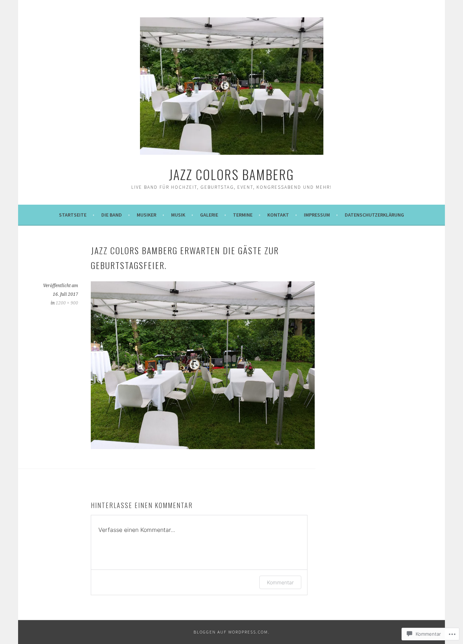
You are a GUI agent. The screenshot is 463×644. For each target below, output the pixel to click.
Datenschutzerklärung (374, 215)
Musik (178, 215)
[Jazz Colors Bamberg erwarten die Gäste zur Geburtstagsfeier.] (203, 447)
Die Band (111, 215)
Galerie (209, 215)
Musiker (146, 215)
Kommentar (280, 582)
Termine (242, 215)
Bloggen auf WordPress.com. (232, 632)
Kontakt (278, 215)
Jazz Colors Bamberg (231, 174)
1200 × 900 (67, 303)
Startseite (72, 215)
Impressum (317, 215)
